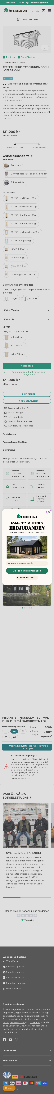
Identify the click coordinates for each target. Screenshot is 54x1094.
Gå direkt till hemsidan (27, 578)
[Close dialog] (49, 512)
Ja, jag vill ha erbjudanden (27, 570)
